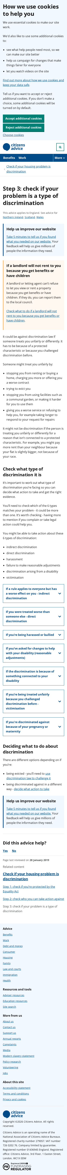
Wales (40, 217)
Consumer (9, 951)
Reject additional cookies (23, 127)
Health (7, 980)
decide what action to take (31, 789)
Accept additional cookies (23, 118)
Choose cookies (13, 135)
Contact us (9, 1027)
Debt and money (13, 946)
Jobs (5, 1073)
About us (8, 1021)
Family (7, 963)
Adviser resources (13, 995)
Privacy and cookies (14, 1099)
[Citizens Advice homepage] (14, 1114)
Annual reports (12, 1038)
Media (6, 1050)
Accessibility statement (16, 1088)
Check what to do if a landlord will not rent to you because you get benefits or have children (32, 315)
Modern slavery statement (18, 1056)
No (14, 851)
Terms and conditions (16, 1093)
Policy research (12, 1061)
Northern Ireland (13, 217)
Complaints (9, 1044)
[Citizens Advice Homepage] (14, 147)
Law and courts (12, 969)
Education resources (15, 1001)
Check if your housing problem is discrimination (28, 168)
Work (22, 158)
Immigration (10, 974)
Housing (8, 957)
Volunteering (10, 1067)
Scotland (30, 217)
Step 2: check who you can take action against (33, 899)
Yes (5, 851)
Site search (9, 1006)
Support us (9, 1033)
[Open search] (60, 147)
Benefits (9, 158)
